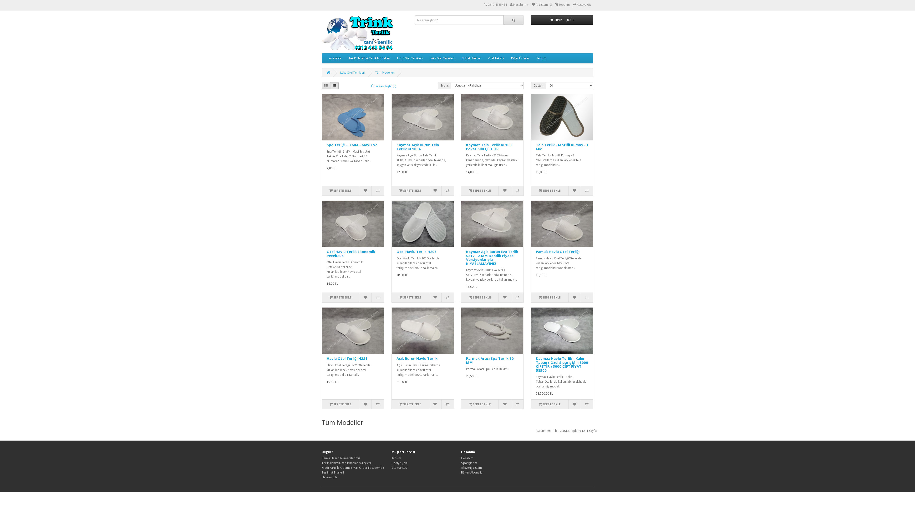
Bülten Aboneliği (472, 472)
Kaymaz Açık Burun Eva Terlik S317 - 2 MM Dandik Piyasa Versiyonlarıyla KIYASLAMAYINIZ (492, 257)
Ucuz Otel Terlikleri (410, 58)
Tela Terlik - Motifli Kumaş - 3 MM (562, 146)
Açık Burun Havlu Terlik (416, 358)
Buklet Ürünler (471, 58)
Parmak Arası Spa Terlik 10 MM (490, 360)
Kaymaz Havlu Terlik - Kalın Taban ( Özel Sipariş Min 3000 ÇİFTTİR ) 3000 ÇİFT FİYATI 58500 (562, 364)
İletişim (541, 58)
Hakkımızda (329, 477)
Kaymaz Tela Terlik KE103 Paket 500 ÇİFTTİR (489, 146)
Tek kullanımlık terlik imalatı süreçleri (346, 463)
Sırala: (445, 85)
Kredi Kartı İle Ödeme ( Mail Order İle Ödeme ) (353, 468)
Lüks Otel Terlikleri (442, 58)
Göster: (539, 85)
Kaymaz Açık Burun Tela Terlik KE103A (417, 146)
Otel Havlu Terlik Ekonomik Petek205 (351, 253)
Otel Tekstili (496, 58)
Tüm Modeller (384, 73)
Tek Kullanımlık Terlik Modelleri (369, 58)
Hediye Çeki (399, 463)
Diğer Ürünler (520, 58)
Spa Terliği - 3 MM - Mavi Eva (352, 144)
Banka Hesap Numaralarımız (341, 458)
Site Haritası (399, 468)
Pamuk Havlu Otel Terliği (558, 251)
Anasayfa (335, 58)
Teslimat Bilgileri (333, 472)
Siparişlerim (469, 463)
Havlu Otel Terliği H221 (347, 358)
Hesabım (467, 458)
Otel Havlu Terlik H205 (416, 251)
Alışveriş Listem (471, 468)
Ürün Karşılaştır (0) (383, 86)
